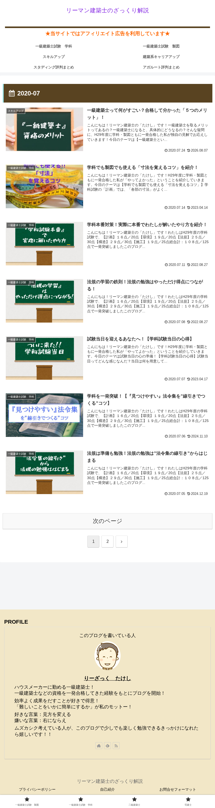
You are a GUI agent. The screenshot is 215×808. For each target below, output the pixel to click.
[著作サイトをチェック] (98, 745)
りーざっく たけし (107, 678)
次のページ (107, 521)
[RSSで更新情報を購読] (116, 745)
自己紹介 (107, 789)
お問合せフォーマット (177, 789)
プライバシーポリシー (37, 789)
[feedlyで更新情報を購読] (107, 745)
